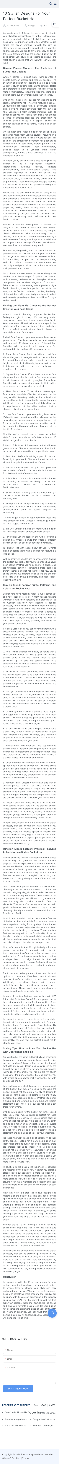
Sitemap (26, 1458)
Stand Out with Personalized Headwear (17, 1425)
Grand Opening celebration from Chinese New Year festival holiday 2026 (17, 1419)
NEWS (43, 1405)
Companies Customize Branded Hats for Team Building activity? (45, 1419)
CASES (52, 1405)
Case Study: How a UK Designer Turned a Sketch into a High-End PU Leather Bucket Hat (26, 1412)
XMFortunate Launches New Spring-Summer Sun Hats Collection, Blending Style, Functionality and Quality (45, 1413)
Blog (36, 1405)
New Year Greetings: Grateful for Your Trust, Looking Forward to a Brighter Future (45, 1425)
